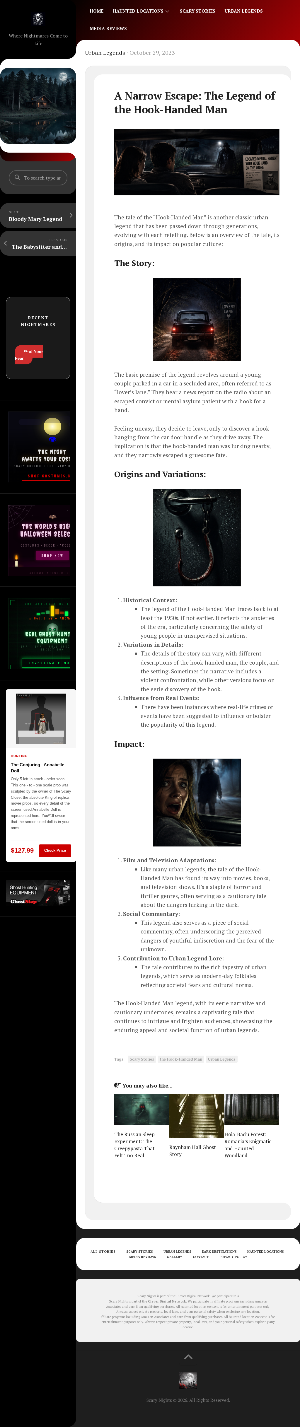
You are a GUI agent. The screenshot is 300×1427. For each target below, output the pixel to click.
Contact (201, 1257)
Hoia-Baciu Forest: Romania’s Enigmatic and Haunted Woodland (247, 1144)
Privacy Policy (233, 1257)
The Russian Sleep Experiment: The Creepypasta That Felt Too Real (134, 1144)
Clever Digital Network (167, 1301)
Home (96, 11)
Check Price (55, 850)
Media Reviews (108, 28)
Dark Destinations (219, 1251)
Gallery (174, 1257)
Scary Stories (197, 11)
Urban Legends (244, 11)
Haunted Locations (138, 11)
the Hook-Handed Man (181, 1059)
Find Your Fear (29, 355)
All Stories (103, 1251)
